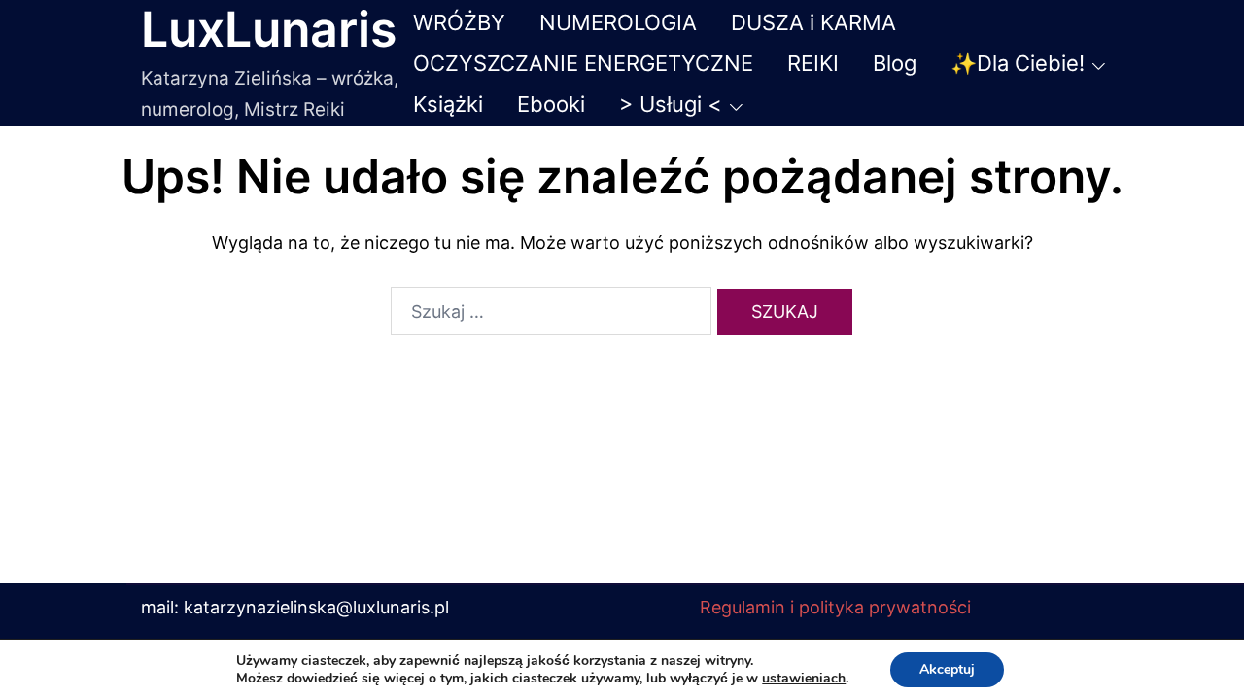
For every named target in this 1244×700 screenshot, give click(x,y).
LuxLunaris (269, 29)
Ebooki (551, 104)
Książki (448, 104)
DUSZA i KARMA (813, 22)
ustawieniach (804, 678)
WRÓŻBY (459, 22)
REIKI (813, 63)
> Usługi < (670, 104)
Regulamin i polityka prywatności (835, 607)
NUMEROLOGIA (618, 22)
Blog (894, 63)
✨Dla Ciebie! (1017, 63)
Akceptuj (947, 669)
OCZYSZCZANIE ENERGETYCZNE (583, 63)
